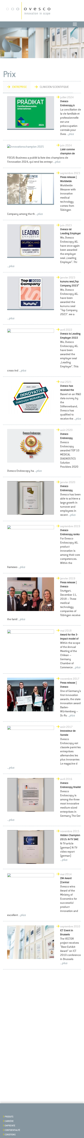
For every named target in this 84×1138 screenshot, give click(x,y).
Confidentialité (12, 1130)
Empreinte (10, 1125)
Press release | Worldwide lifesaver (68, 181)
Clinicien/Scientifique (54, 87)
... (67, 134)
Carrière (9, 1121)
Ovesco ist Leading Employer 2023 (70, 233)
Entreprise (19, 87)
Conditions (10, 1134)
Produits (9, 1116)
